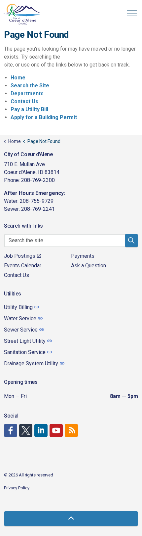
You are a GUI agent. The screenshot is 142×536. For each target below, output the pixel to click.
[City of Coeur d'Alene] (22, 14)
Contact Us (24, 101)
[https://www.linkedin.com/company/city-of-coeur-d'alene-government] (41, 430)
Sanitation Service (25, 352)
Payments (82, 256)
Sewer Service (21, 330)
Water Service (20, 318)
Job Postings (19, 256)
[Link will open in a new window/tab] (10, 430)
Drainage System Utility (31, 363)
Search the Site (30, 85)
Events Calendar (22, 265)
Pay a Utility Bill (29, 109)
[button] (131, 240)
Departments (27, 93)
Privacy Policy (16, 487)
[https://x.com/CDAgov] (25, 430)
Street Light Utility (25, 341)
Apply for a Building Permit (44, 117)
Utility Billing (18, 307)
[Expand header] (132, 13)
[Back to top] (71, 518)
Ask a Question (88, 265)
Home (18, 77)
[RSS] (71, 430)
